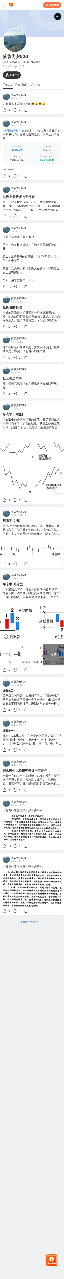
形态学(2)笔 (11, 521)
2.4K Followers (11, 61)
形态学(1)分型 (13, 584)
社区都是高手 (12, 378)
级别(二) (9, 690)
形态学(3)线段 (13, 414)
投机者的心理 (12, 307)
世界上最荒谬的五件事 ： (21, 197)
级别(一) (9, 730)
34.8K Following (31, 61)
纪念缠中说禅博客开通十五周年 (25, 770)
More (31, 280)
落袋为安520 (18, 94)
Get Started (52, 4)
